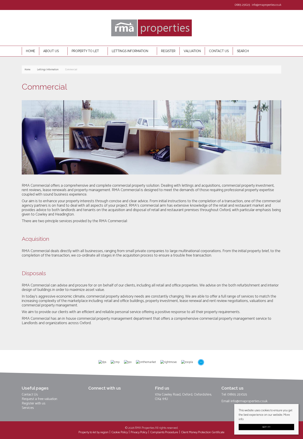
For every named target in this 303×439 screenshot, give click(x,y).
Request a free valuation (39, 399)
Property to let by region (93, 432)
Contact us (219, 51)
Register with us (33, 403)
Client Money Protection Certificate (202, 432)
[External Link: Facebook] (23, 5)
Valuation (192, 51)
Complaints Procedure (164, 432)
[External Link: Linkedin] (24, 5)
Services (28, 408)
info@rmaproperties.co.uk (249, 401)
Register (168, 51)
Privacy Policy (139, 432)
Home (30, 51)
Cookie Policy (119, 432)
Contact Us (30, 394)
